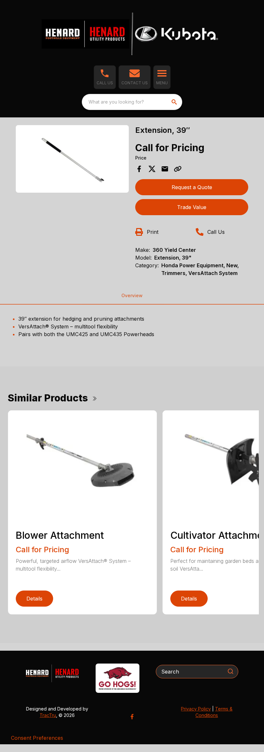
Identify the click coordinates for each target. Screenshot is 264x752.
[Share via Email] (165, 169)
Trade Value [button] (191, 207)
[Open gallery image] (72, 159)
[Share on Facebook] (139, 169)
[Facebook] (132, 716)
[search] (175, 102)
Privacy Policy (196, 708)
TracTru (48, 715)
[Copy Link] (178, 169)
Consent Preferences (37, 738)
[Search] (230, 671)
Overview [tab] (132, 295)
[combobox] (132, 102)
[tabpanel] (72, 160)
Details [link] (34, 598)
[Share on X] (152, 169)
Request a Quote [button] (192, 187)
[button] (105, 77)
